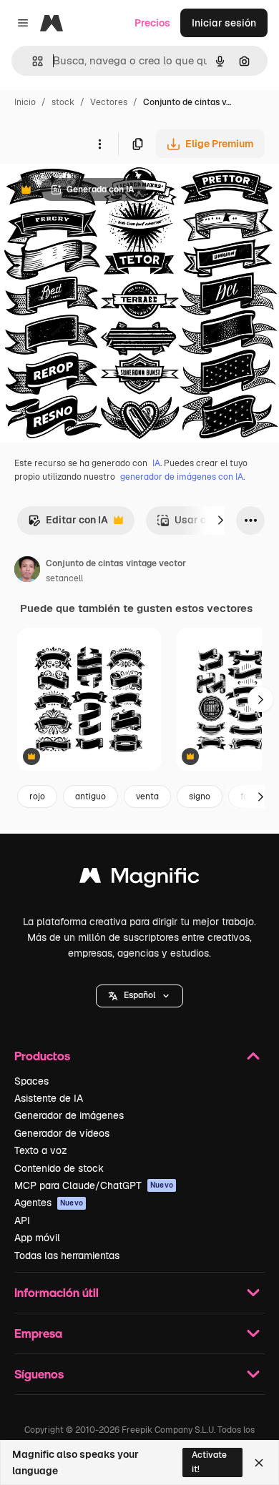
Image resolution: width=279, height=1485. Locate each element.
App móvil (37, 1237)
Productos (42, 1055)
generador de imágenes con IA (181, 477)
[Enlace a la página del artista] (27, 571)
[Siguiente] (220, 520)
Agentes (48, 1202)
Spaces (31, 1081)
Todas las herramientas (66, 1255)
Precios (152, 22)
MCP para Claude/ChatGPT (93, 1185)
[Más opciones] (99, 143)
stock (63, 102)
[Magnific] (139, 879)
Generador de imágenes (69, 1115)
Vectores (108, 102)
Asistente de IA (48, 1098)
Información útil (56, 1292)
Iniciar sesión (224, 22)
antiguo (90, 796)
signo (199, 796)
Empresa (38, 1333)
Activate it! (209, 1461)
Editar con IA (68, 523)
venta (147, 796)
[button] (139, 996)
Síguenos (39, 1373)
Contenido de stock (59, 1168)
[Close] (259, 1462)
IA (156, 463)
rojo (37, 796)
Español (139, 995)
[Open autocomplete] (32, 61)
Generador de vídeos (61, 1133)
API (22, 1220)
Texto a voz (40, 1150)
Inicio (25, 102)
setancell (64, 578)
